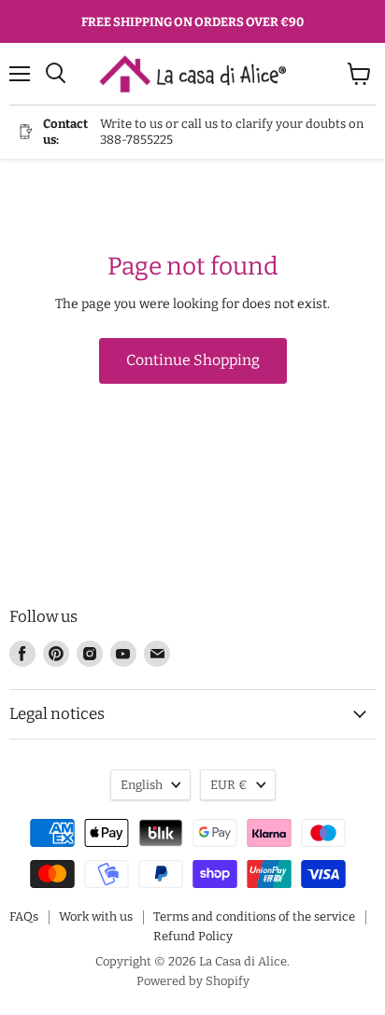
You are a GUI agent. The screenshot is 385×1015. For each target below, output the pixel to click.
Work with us (96, 916)
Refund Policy (193, 936)
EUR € (229, 785)
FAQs (23, 916)
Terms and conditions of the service (254, 916)
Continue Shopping (193, 360)
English (142, 785)
